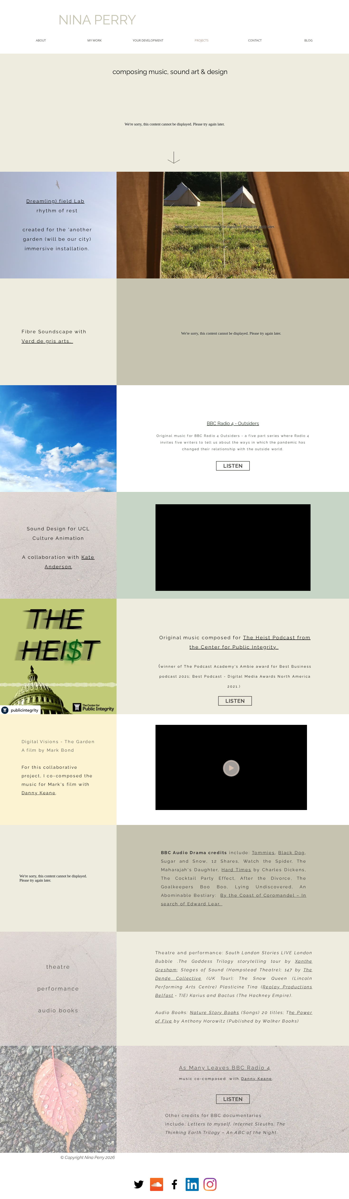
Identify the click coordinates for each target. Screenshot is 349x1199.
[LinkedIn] (192, 1184)
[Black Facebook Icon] (174, 1184)
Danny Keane (39, 792)
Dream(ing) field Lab (55, 201)
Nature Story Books (214, 1012)
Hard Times (236, 869)
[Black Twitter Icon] (138, 1184)
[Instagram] (210, 1184)
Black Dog (291, 852)
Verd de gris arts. (47, 341)
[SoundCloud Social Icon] (156, 1184)
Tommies (263, 852)
